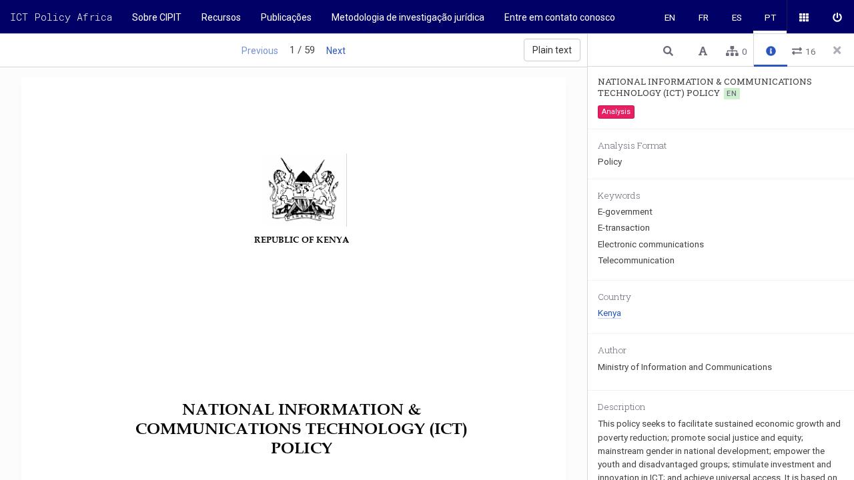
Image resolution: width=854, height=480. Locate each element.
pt (770, 17)
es (737, 17)
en (670, 17)
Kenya (609, 312)
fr (704, 17)
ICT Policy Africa (61, 16)
